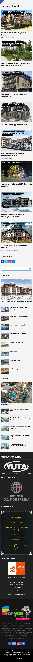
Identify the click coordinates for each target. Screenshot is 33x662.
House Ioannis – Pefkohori (17, 325)
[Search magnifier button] (30, 268)
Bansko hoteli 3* (5, 12)
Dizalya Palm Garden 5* (16, 342)
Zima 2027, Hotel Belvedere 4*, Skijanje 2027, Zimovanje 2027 (16, 302)
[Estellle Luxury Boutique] (5, 371)
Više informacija (19, 658)
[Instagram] (19, 643)
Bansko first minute (20, 11)
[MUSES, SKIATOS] (16, 392)
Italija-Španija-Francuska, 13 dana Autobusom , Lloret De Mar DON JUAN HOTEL (20, 437)
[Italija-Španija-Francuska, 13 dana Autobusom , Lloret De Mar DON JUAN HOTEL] (5, 437)
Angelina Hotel (14, 351)
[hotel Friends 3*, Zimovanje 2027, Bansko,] (5, 318)
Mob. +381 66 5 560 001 (16, 582)
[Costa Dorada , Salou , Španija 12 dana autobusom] (5, 428)
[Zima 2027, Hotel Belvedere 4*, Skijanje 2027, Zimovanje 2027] (16, 289)
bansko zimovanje (15, 14)
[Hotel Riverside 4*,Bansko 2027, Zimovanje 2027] (5, 309)
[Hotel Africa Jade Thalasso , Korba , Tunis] (5, 411)
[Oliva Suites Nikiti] (5, 362)
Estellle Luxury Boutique (16, 369)
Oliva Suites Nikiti (15, 360)
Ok (10, 658)
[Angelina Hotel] (5, 353)
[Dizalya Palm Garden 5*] (5, 344)
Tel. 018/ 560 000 (16, 588)
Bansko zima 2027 (6, 14)
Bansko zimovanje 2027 (25, 14)
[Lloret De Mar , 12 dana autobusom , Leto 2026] (5, 419)
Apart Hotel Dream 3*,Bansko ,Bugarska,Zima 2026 (12, 154)
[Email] (23, 643)
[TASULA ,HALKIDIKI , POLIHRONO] (5, 335)
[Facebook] (10, 643)
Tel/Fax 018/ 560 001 (16, 591)
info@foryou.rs (21, 594)
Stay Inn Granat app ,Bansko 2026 (14, 125)
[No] (31, 655)
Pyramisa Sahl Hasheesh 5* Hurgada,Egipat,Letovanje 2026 (19, 444)
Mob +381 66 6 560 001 (16, 584)
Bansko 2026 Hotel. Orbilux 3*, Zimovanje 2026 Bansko (12, 216)
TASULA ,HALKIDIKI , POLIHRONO (18, 334)
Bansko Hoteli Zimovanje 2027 (16, 12)
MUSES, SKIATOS (5, 404)
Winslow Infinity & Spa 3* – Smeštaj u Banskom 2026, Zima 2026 (15, 64)
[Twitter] (14, 643)
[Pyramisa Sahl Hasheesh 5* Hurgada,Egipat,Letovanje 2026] (5, 446)
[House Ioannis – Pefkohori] (5, 327)
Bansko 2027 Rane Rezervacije (8, 11)
